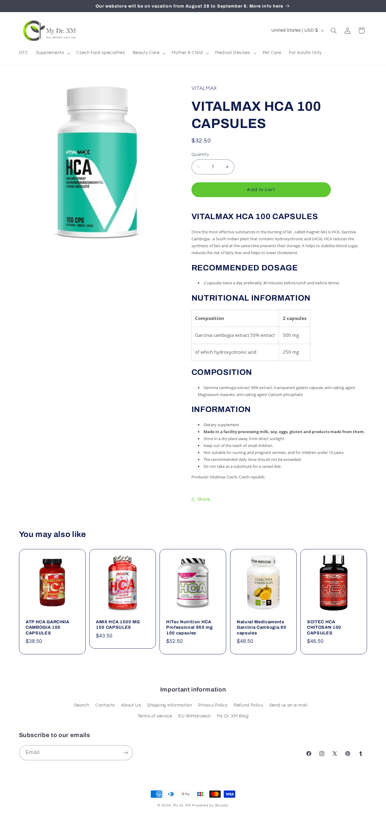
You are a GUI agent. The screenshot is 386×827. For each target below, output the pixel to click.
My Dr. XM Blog (233, 716)
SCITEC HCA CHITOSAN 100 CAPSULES (324, 627)
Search (81, 705)
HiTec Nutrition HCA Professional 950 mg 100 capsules (189, 627)
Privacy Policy (213, 705)
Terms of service (155, 716)
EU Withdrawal (194, 716)
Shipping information (169, 705)
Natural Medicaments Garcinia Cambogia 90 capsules (261, 627)
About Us (131, 705)
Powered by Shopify (210, 805)
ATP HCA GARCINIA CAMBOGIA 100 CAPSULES (47, 627)
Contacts (105, 705)
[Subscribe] (125, 752)
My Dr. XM (182, 805)
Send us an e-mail (288, 705)
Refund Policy (248, 705)
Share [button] (204, 499)
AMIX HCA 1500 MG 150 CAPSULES (118, 624)
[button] (52, 53)
